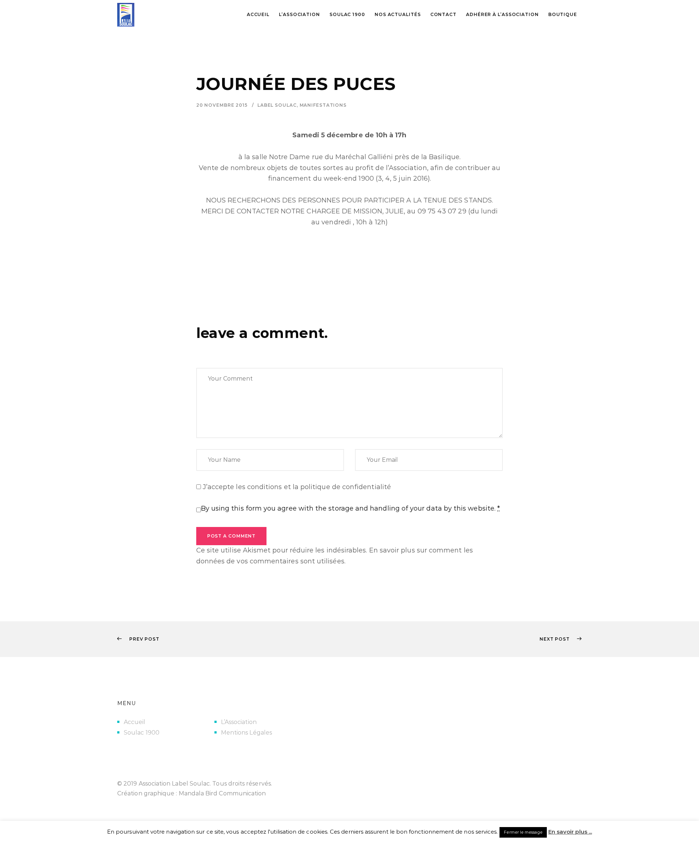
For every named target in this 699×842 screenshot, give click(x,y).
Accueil (135, 722)
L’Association (239, 722)
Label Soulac (277, 105)
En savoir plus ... (570, 831)
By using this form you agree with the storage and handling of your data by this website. (350, 508)
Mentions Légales (246, 732)
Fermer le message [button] (523, 832)
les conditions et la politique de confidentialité (313, 487)
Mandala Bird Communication (222, 793)
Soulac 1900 (141, 732)
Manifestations (323, 105)
